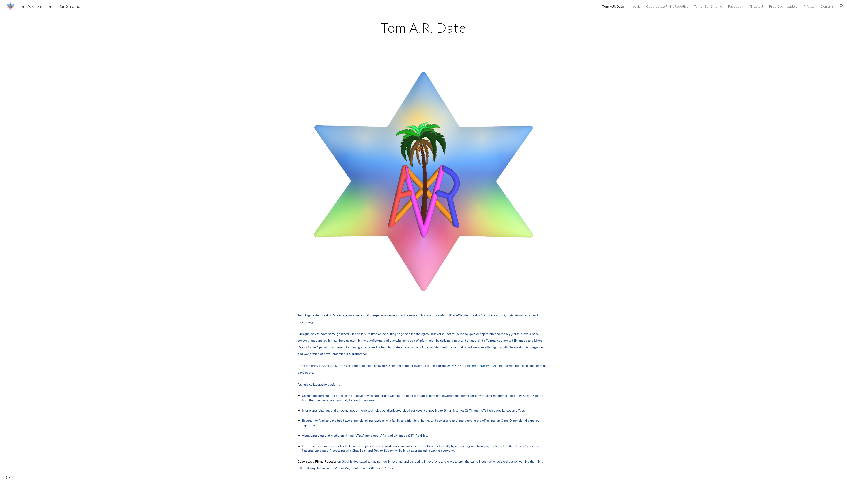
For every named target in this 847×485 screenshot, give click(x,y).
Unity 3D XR (455, 365)
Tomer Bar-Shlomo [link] (708, 6)
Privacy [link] (809, 6)
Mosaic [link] (635, 6)
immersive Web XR (484, 365)
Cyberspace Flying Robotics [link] (667, 6)
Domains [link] (827, 6)
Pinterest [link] (756, 6)
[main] (423, 28)
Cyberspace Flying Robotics (317, 461)
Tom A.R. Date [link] (613, 6)
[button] (841, 6)
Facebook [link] (735, 6)
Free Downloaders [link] (783, 6)
